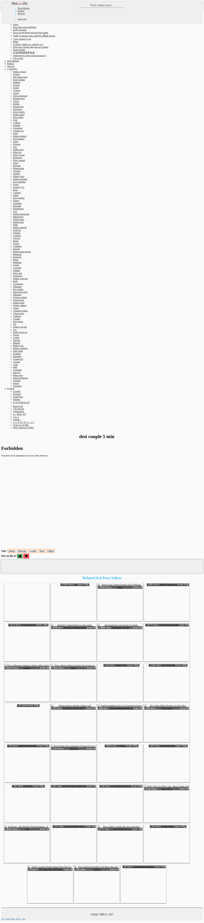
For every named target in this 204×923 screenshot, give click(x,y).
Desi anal (17, 273)
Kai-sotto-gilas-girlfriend (24, 27)
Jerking (16, 174)
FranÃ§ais (18, 397)
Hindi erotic (18, 219)
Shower (16, 372)
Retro (15, 260)
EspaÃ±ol (18, 406)
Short (15, 163)
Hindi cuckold (20, 227)
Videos (50, 551)
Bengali (16, 165)
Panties (16, 270)
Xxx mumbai (19, 182)
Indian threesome (21, 214)
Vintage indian (20, 297)
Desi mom (18, 321)
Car (15, 329)
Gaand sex (18, 359)
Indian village (19, 71)
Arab (15, 364)
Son (15, 147)
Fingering (17, 276)
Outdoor (17, 316)
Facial (16, 335)
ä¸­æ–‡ (16, 417)
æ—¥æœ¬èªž (19, 414)
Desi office (18, 117)
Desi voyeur (19, 155)
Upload (94, 914)
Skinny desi (18, 176)
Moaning (17, 286)
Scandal (17, 354)
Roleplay (17, 257)
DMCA (103, 914)
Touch (16, 243)
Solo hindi (18, 351)
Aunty (16, 93)
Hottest (21, 11)
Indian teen (18, 149)
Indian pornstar (20, 179)
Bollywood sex (20, 332)
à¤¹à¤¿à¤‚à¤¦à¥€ (21, 425)
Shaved (16, 340)
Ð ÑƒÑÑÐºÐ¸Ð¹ (21, 402)
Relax (16, 241)
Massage (17, 294)
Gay (15, 211)
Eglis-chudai (19, 50)
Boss (15, 190)
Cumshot (17, 370)
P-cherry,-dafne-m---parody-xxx (28, 44)
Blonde (16, 343)
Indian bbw (18, 222)
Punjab (16, 249)
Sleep (15, 24)
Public (16, 88)
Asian (16, 308)
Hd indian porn (20, 77)
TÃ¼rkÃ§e (18, 409)
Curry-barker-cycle (22, 39)
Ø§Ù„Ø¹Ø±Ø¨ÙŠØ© (23, 427)
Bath (15, 281)
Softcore (17, 230)
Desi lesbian (19, 198)
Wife (15, 225)
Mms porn (18, 375)
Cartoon (17, 235)
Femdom (17, 386)
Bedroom (17, 157)
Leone (16, 337)
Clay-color (18, 58)
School (16, 74)
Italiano (16, 399)
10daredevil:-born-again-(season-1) (29, 55)
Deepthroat (18, 208)
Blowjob (17, 152)
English (16, 391)
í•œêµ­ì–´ (17, 419)
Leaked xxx (18, 187)
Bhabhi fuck (19, 98)
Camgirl (17, 192)
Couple (16, 319)
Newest (21, 13)
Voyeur (16, 238)
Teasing (16, 380)
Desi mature (18, 139)
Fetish (16, 265)
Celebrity (17, 246)
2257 (110, 914)
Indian (12, 551)
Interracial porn (20, 292)
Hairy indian (19, 80)
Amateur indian (20, 311)
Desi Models (24, 8)
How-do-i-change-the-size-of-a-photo (30, 47)
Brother (16, 125)
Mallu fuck (18, 345)
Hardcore (17, 109)
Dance (16, 200)
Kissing (16, 144)
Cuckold (17, 268)
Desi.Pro (19, 2)
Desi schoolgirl (20, 96)
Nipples (16, 233)
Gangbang (18, 284)
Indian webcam (20, 278)
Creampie (17, 128)
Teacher (17, 171)
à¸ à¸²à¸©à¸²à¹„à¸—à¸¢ (23, 422)
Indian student (19, 136)
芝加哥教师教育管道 (24, 52)
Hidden (16, 82)
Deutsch (17, 394)
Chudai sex (18, 131)
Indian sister (18, 114)
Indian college (19, 305)
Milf (15, 367)
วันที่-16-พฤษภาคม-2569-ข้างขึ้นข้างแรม (34, 36)
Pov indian (18, 289)
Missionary (18, 217)
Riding (16, 104)
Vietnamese (18, 411)
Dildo (16, 195)
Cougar (16, 362)
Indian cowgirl (20, 327)
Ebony (16, 383)
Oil (14, 324)
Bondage (17, 254)
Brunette (17, 206)
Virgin (16, 101)
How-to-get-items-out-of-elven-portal (30, 32)
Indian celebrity (20, 348)
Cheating (17, 203)
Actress (16, 90)
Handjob (17, 356)
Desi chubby (19, 112)
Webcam (22, 551)
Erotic (16, 184)
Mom (15, 41)
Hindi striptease (20, 378)
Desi (42, 551)
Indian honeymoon (22, 251)
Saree (15, 141)
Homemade (18, 168)
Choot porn (18, 313)
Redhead (17, 262)
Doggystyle (18, 300)
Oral (15, 120)
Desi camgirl (19, 160)
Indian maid (18, 302)
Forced (16, 85)
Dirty (15, 133)
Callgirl (16, 122)
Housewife (18, 106)
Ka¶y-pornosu (20, 30)
